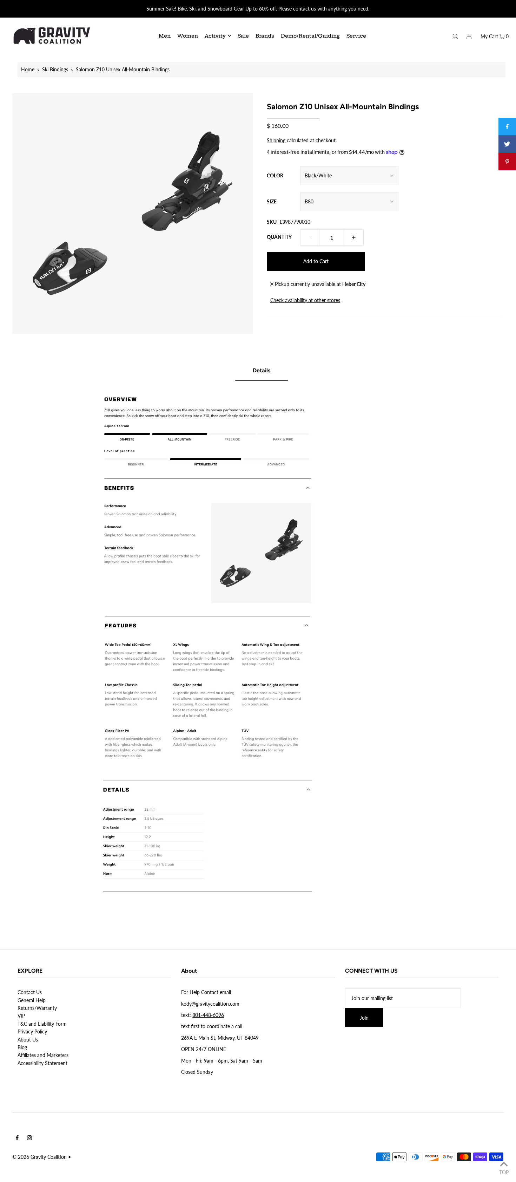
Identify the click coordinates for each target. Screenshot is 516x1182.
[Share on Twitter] (507, 144)
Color (275, 175)
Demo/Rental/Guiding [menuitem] (310, 36)
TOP (504, 1172)
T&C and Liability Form (42, 1024)
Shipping (276, 140)
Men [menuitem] (165, 36)
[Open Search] (455, 35)
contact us (304, 9)
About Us (28, 1040)
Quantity (279, 237)
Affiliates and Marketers (43, 1055)
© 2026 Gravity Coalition (39, 1157)
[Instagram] (29, 1138)
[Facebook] (17, 1138)
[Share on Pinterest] (507, 161)
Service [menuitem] (356, 36)
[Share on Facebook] (507, 126)
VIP (21, 1016)
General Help (32, 1000)
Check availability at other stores (305, 300)
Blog (22, 1047)
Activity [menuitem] (215, 36)
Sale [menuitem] (243, 36)
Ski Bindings (55, 69)
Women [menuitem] (187, 36)
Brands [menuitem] (265, 36)
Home (27, 69)
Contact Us (30, 992)
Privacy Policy (32, 1031)
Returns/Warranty (37, 1008)
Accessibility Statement (42, 1063)
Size (272, 201)
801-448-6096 (208, 1015)
